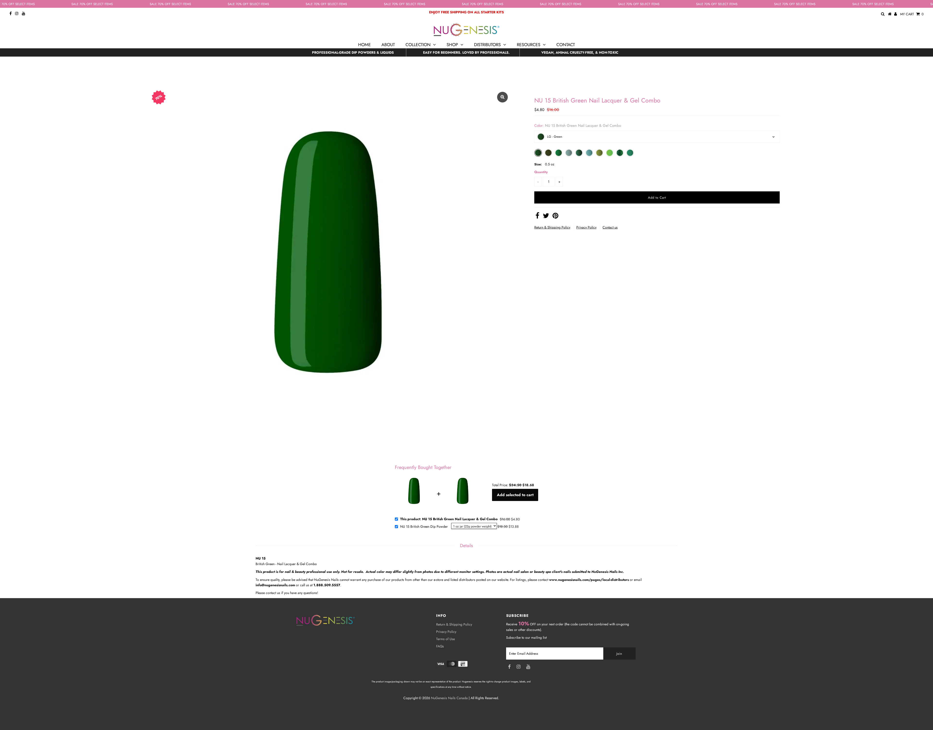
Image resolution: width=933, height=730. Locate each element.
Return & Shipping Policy (552, 227)
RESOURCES (528, 45)
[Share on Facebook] (537, 216)
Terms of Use (445, 639)
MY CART (912, 14)
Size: (538, 164)
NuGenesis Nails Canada (449, 698)
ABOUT (388, 45)
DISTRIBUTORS (487, 45)
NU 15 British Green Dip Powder (424, 527)
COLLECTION (418, 45)
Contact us (610, 227)
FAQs (440, 646)
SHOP (452, 45)
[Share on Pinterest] (555, 216)
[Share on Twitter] (546, 216)
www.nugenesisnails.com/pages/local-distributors (589, 579)
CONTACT (565, 45)
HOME (364, 45)
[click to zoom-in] (502, 97)
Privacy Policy (586, 227)
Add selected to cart (515, 495)
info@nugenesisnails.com (275, 585)
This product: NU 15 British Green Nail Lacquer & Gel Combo (449, 519)
